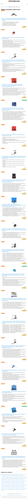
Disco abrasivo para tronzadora (9, 479)
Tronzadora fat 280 (4, 482)
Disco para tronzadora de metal (21, 477)
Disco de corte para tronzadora (13, 482)
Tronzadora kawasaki (11, 477)
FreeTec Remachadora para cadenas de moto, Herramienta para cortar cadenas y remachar (13, 135)
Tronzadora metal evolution (5, 478)
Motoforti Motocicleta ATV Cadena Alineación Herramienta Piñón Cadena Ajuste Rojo (13, 38)
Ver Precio (24, 26)
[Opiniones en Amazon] (14, 132)
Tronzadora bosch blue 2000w (9, 489)
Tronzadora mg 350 (4, 477)
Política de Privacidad (16, 495)
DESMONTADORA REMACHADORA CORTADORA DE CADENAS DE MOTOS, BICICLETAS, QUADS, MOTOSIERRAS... (14, 415)
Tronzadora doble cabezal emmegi (8, 475)
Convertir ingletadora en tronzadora (18, 483)
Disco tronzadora (20, 486)
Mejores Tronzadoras (4, 6)
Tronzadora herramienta (19, 475)
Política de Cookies (11, 495)
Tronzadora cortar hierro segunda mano (8, 488)
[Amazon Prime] (25, 72)
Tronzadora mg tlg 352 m (15, 481)
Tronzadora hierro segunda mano (11, 486)
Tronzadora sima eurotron (19, 479)
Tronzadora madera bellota (5, 481)
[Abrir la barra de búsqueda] (27, 4)
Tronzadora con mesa (7, 483)
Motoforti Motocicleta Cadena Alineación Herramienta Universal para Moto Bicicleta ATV (14, 371)
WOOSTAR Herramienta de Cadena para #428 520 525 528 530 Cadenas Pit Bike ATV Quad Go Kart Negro (13, 434)
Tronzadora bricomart (18, 488)
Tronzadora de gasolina (15, 478)
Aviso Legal (8, 495)
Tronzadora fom (22, 481)
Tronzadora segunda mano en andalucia (8, 485)
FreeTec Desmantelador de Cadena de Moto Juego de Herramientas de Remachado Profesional (14, 392)
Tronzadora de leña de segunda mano (12, 474)
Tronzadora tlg (3, 474)
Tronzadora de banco (18, 485)
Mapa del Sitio (19, 495)
